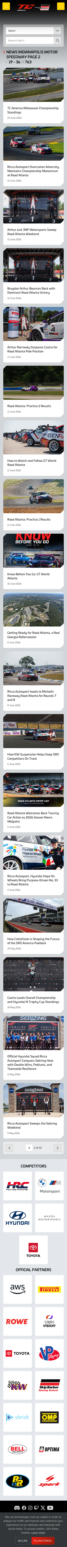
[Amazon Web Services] (17, 1289)
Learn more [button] (38, 1532)
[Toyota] (17, 1353)
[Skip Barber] (49, 1385)
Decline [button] (22, 1540)
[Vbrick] (17, 1417)
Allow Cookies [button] (43, 1540)
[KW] (17, 1385)
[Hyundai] (17, 1218)
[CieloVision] (49, 1321)
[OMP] (49, 1417)
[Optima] (49, 1449)
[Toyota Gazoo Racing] (33, 1250)
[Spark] (49, 1481)
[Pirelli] (49, 1289)
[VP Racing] (49, 1353)
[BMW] (49, 1186)
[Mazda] (49, 1218)
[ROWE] (17, 1321)
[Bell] (17, 1449)
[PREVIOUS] (9, 1148)
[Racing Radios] (17, 1481)
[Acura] (17, 1186)
